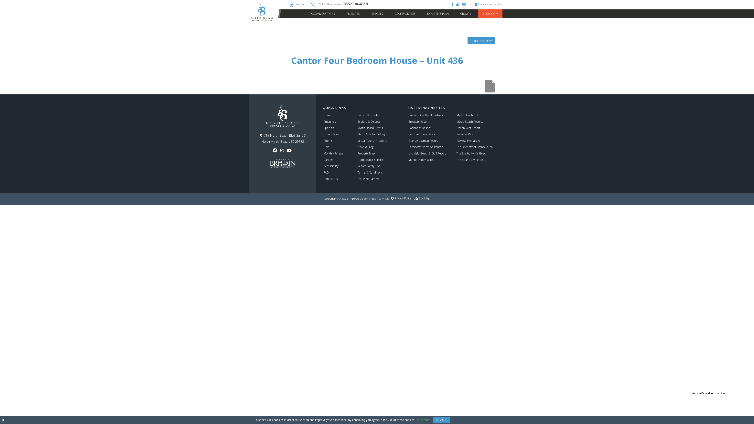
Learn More (423, 420)
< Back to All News (481, 41)
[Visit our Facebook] (275, 150)
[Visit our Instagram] (282, 150)
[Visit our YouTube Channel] (290, 150)
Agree (441, 420)
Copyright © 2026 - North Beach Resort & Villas (356, 198)
